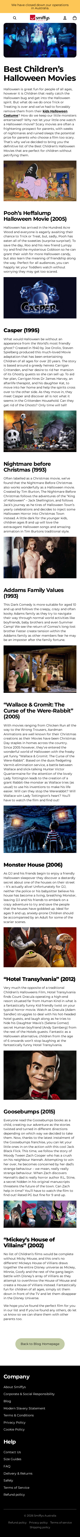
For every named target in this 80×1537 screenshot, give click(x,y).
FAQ (7, 1466)
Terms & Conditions (19, 1415)
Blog (7, 1401)
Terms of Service (16, 1488)
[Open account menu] (65, 18)
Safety (8, 1480)
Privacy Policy (15, 1422)
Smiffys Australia (45, 1515)
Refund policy (14, 1495)
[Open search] (15, 18)
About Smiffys (15, 1387)
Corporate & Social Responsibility (29, 1394)
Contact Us (12, 1452)
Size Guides (12, 1459)
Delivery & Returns (18, 1473)
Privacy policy (38, 1522)
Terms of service (61, 1522)
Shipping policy (40, 1527)
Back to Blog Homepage (40, 1344)
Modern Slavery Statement (24, 1408)
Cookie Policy (14, 1429)
